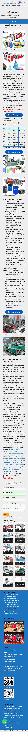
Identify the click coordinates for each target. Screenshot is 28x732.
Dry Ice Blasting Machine (11, 613)
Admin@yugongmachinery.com (11, 3)
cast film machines (8, 469)
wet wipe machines (18, 467)
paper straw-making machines (17, 458)
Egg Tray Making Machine (11, 602)
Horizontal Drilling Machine (11, 600)
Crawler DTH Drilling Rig (10, 612)
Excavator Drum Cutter (10, 608)
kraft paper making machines (16, 464)
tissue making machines (9, 466)
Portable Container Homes (11, 594)
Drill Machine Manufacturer (11, 724)
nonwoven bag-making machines (12, 453)
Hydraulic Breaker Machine (11, 606)
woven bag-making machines (16, 451)
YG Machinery (14, 12)
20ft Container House (10, 596)
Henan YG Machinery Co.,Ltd (19, 730)
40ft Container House (10, 598)
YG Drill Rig (7, 726)
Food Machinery (8, 727)
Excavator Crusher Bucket (11, 610)
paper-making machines (9, 460)
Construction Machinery (10, 722)
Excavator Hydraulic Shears (11, 604)
